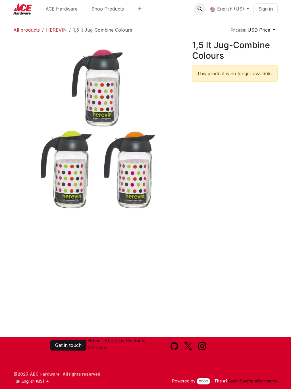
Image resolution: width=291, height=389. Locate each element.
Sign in (265, 9)
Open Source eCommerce (253, 380)
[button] (200, 9)
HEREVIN (56, 30)
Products (135, 340)
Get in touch (68, 345)
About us (114, 340)
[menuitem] (61, 9)
